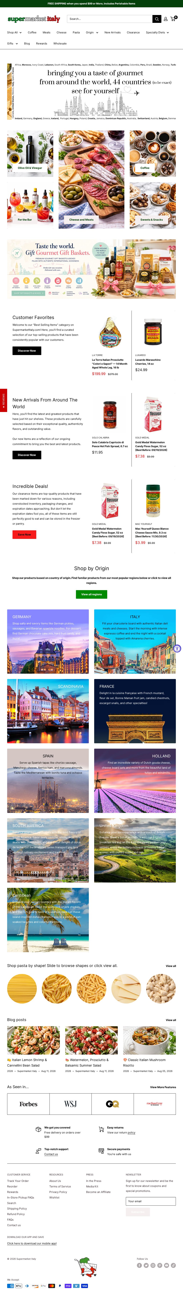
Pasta (76, 32)
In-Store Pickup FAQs (20, 1197)
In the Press (93, 1181)
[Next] (175, 345)
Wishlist (54, 1197)
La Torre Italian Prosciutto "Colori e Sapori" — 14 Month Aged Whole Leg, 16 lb (109, 363)
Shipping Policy (17, 1208)
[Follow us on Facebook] (139, 1265)
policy (131, 1132)
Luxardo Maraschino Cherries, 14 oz (148, 361)
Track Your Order (18, 1181)
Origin (90, 32)
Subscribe (138, 1212)
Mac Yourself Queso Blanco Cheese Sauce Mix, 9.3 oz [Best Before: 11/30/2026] (152, 532)
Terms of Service (60, 1186)
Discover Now (27, 350)
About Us (55, 1181)
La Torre (97, 355)
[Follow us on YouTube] (166, 1265)
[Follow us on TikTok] (173, 1265)
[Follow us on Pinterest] (159, 1265)
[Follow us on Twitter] (146, 1265)
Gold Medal (142, 437)
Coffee (32, 32)
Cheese (61, 32)
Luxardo (140, 355)
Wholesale (60, 43)
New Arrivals (113, 32)
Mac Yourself (143, 524)
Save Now (24, 534)
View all (171, 966)
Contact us (51, 1154)
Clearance (133, 32)
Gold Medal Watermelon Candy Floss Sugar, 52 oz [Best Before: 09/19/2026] (151, 446)
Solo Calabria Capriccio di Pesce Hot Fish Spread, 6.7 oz (110, 444)
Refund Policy (16, 1214)
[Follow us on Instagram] (152, 1265)
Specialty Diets (155, 32)
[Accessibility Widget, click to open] (177, 649)
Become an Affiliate (98, 1192)
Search (11, 1203)
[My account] (165, 19)
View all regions (91, 594)
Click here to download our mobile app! (32, 1243)
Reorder (12, 1186)
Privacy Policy (58, 1192)
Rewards (41, 43)
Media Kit (92, 1186)
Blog (27, 43)
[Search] (156, 19)
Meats (46, 32)
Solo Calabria (100, 437)
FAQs (10, 1219)
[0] (173, 19)
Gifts (10, 43)
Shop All (12, 32)
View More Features (163, 1087)
